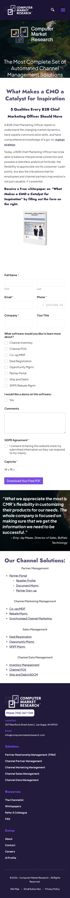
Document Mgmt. (27, 585)
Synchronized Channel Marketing (30, 618)
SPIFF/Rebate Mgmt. (23, 385)
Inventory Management (24, 665)
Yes (12, 400)
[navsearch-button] (51, 9)
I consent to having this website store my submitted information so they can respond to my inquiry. (37, 449)
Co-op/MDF (17, 355)
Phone (42, 297)
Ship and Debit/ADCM (23, 674)
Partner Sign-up (26, 590)
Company (11, 315)
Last (39, 288)
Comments (11, 408)
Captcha (11, 461)
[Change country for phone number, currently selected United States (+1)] (41, 305)
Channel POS (18, 349)
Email (8, 297)
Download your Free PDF (23, 481)
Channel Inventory (21, 342)
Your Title (43, 315)
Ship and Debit (19, 379)
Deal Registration (21, 361)
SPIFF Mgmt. (17, 646)
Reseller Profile (26, 580)
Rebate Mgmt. (18, 613)
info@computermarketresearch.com (25, 735)
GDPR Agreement (17, 440)
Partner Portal (18, 373)
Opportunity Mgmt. (22, 367)
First (6, 288)
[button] (63, 9)
